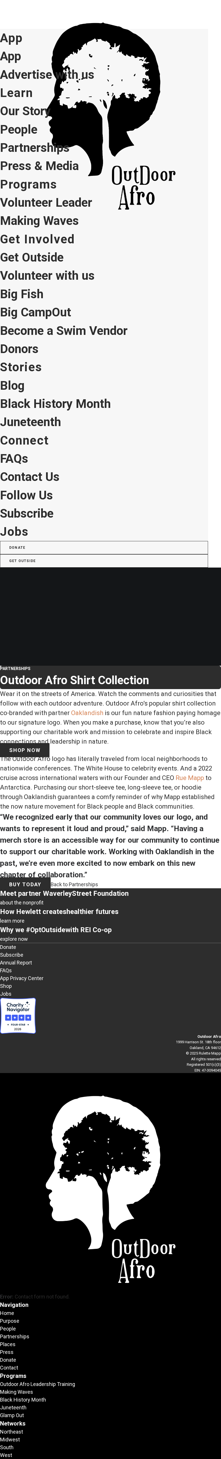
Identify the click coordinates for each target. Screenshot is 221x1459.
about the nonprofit (21, 903)
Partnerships (35, 148)
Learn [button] (16, 93)
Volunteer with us (47, 275)
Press (7, 1352)
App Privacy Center (21, 978)
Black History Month (55, 404)
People (18, 129)
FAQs (14, 458)
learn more (12, 921)
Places (8, 1344)
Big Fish (21, 294)
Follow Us (26, 495)
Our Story (25, 111)
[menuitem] (104, 221)
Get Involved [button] (37, 239)
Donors (19, 349)
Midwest (10, 1439)
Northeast (11, 1432)
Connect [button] (24, 440)
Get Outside (32, 257)
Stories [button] (21, 367)
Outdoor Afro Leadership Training (37, 1384)
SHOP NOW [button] (24, 750)
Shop (6, 986)
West (6, 1455)
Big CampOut (35, 312)
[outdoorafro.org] (110, 14)
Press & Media (39, 166)
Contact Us (30, 477)
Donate (8, 947)
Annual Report (16, 963)
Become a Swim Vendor (63, 331)
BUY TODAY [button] (25, 884)
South (7, 1447)
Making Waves (39, 221)
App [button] (11, 38)
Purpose (9, 1321)
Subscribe (27, 513)
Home (7, 1313)
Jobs (14, 532)
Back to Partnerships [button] (74, 884)
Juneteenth (30, 422)
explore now (14, 939)
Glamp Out (12, 1415)
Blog (12, 385)
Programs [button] (28, 184)
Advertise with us (47, 75)
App (10, 56)
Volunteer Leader (46, 202)
